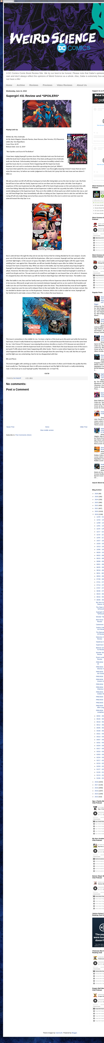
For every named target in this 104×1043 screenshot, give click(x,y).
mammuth (59, 1033)
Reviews (33, 85)
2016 (97, 788)
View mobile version (47, 430)
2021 (97, 508)
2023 (97, 502)
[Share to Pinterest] (32, 378)
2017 (97, 785)
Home (9, 85)
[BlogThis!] (27, 378)
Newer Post (10, 427)
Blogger (74, 1033)
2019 (97, 514)
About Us (82, 85)
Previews (47, 85)
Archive (21, 85)
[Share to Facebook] (30, 378)
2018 (97, 782)
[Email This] (26, 378)
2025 (97, 496)
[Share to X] (29, 378)
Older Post (83, 427)
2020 (97, 511)
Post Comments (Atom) (23, 435)
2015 (97, 791)
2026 (97, 493)
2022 (97, 505)
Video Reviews (64, 85)
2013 (97, 797)
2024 (97, 499)
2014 (97, 794)
